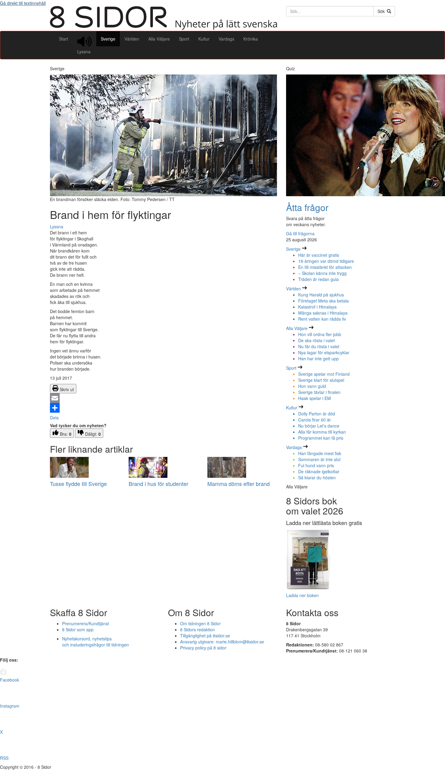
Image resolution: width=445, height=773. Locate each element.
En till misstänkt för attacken (325, 267)
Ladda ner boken (302, 595)
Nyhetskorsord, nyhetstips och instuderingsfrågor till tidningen (95, 642)
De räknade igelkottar (318, 471)
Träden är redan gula (318, 279)
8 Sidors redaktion (197, 629)
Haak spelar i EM (314, 398)
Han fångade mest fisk (319, 453)
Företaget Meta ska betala (323, 301)
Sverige (108, 39)
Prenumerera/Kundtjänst (85, 623)
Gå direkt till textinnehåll (23, 3)
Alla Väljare (159, 39)
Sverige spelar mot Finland (324, 374)
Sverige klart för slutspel (321, 380)
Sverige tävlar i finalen (319, 392)
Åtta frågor (307, 207)
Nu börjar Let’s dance (318, 426)
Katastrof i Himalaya (317, 307)
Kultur (203, 39)
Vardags (226, 39)
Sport (184, 39)
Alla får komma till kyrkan (322, 432)
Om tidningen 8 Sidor (200, 623)
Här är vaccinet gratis (318, 255)
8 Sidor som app (78, 629)
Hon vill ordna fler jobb (319, 334)
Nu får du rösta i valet (318, 346)
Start (63, 39)
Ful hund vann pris (316, 465)
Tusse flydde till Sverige (78, 483)
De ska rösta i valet (316, 340)
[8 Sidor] (163, 28)
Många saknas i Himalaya (323, 313)
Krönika (250, 39)
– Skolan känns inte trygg (322, 273)
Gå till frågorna (300, 233)
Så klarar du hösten (317, 477)
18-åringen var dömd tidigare (326, 261)
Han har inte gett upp (318, 358)
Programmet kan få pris (320, 438)
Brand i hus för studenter (158, 483)
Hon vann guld (312, 386)
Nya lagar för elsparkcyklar (323, 352)
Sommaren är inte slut (319, 459)
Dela (54, 418)
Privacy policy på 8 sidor (203, 648)
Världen (131, 39)
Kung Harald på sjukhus (321, 295)
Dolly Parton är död (316, 414)
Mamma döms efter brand (238, 483)
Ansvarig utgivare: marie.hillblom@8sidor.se (222, 642)
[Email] (163, 398)
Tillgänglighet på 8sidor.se (205, 636)
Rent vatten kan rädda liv (322, 319)
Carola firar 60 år (314, 420)
